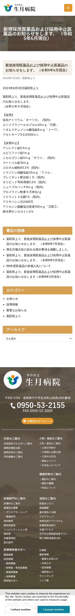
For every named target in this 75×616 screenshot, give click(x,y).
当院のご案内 (47, 498)
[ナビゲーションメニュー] (68, 8)
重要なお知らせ (16, 310)
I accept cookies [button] (53, 609)
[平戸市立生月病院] (19, 8)
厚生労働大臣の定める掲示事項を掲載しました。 (38, 249)
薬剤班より (28, 78)
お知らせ (12, 298)
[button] (69, 600)
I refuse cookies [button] (21, 609)
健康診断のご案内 (50, 474)
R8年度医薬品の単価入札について (28, 266)
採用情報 (12, 304)
